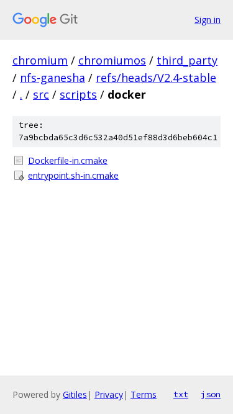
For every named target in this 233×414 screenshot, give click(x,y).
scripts (78, 94)
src (41, 94)
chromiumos (112, 60)
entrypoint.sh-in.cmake (73, 175)
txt (180, 394)
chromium (40, 60)
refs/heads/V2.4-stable (156, 77)
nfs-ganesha (52, 77)
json (211, 394)
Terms (143, 394)
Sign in (207, 19)
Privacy (108, 394)
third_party (187, 60)
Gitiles (75, 394)
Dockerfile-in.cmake (67, 160)
